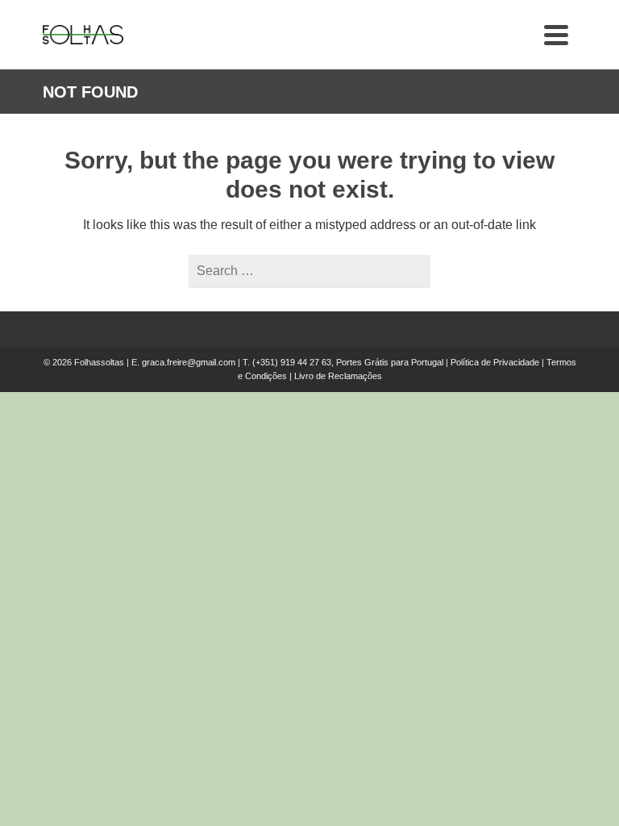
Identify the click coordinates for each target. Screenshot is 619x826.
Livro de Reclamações (338, 376)
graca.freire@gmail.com (188, 362)
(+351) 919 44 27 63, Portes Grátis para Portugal (349, 362)
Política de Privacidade (495, 362)
